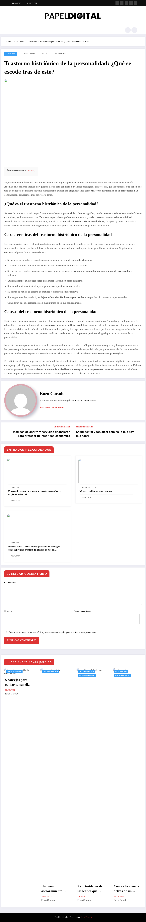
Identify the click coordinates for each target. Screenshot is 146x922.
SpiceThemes (86, 917)
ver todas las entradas (52, 407)
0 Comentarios (60, 54)
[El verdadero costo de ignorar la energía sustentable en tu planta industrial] (37, 471)
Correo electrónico (82, 611)
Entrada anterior (62, 426)
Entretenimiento (87, 676)
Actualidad (10, 54)
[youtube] (135, 3)
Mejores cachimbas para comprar (96, 491)
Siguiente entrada (84, 426)
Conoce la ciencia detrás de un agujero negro (126, 889)
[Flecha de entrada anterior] (5, 431)
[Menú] (10, 30)
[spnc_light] (134, 30)
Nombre (8, 611)
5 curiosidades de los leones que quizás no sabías (90, 889)
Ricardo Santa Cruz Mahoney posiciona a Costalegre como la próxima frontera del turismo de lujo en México (34, 548)
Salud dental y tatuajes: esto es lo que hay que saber (105, 433)
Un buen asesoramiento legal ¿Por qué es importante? (53, 889)
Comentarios (10, 582)
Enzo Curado (29, 54)
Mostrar (31, 171)
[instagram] (131, 3)
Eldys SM (15, 487)
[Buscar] (128, 30)
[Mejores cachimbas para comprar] (108, 471)
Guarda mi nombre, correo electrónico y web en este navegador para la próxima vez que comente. (52, 632)
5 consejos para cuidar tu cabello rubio (17, 682)
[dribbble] (126, 3)
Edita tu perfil (82, 400)
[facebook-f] (117, 3)
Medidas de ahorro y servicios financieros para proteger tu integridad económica (41, 433)
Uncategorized (14, 672)
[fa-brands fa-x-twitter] (121, 3)
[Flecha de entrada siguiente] (140, 431)
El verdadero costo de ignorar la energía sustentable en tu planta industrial (34, 493)
